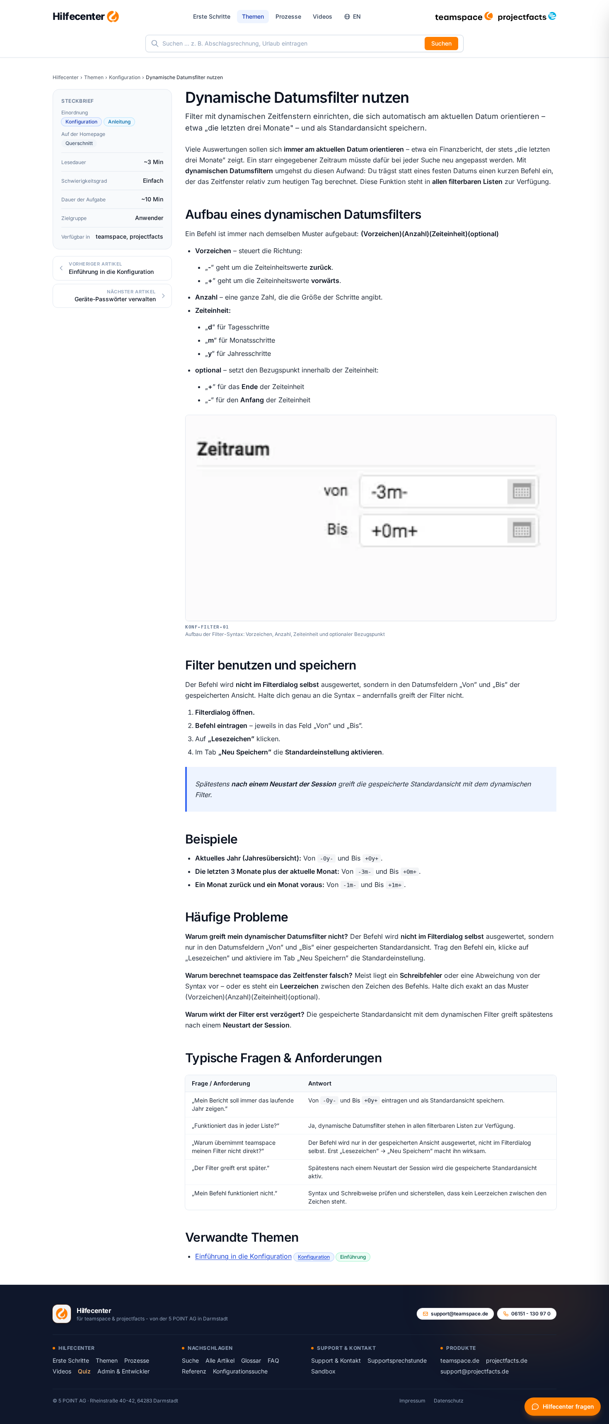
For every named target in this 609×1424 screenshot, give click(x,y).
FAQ (273, 1360)
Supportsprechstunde (397, 1360)
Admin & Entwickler (123, 1371)
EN (357, 16)
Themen (253, 16)
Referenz (194, 1371)
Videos (322, 16)
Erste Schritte (211, 16)
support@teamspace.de (459, 1313)
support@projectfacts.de (474, 1371)
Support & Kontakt (336, 1360)
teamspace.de (459, 1360)
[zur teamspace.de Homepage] (464, 17)
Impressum (412, 1400)
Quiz (84, 1371)
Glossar (251, 1360)
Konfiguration (124, 77)
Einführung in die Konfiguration (243, 1256)
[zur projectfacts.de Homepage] (527, 17)
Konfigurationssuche (240, 1371)
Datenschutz (449, 1400)
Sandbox (323, 1371)
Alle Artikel (219, 1360)
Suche (190, 1360)
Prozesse (288, 16)
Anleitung (119, 121)
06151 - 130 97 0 (531, 1313)
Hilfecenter (66, 77)
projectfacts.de (506, 1360)
